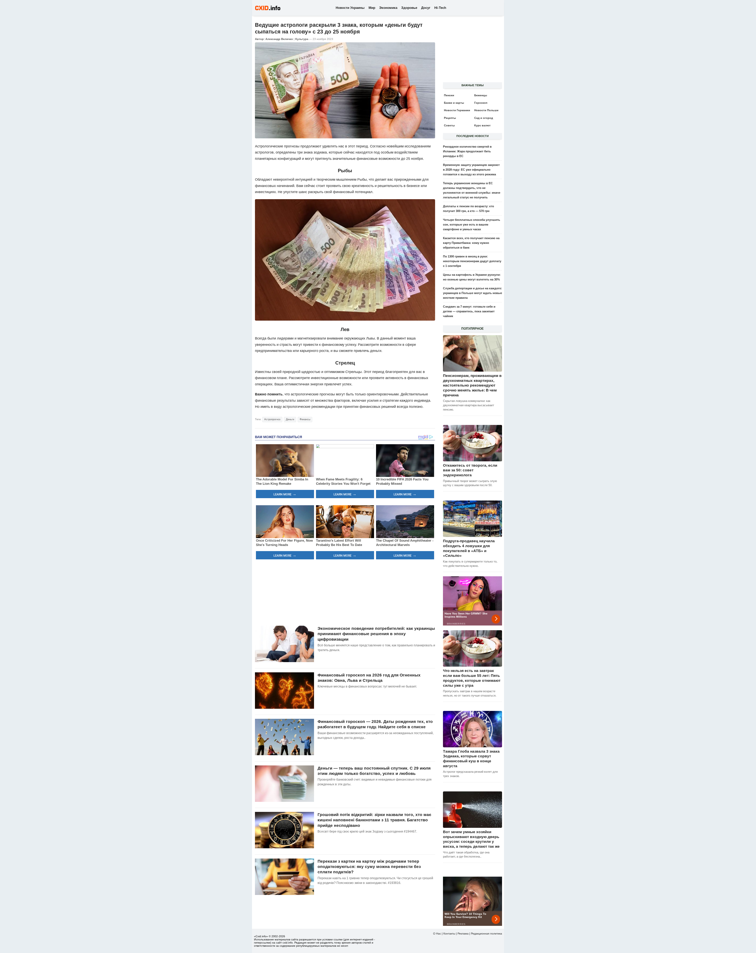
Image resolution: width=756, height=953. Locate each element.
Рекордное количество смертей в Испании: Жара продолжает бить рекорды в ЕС (467, 151)
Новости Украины (350, 8)
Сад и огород (483, 117)
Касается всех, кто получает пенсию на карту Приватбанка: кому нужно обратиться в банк (471, 242)
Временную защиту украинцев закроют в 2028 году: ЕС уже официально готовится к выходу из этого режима (471, 169)
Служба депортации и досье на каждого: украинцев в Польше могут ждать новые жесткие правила (472, 293)
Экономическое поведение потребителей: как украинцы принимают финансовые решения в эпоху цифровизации (376, 633)
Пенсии (449, 95)
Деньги (290, 419)
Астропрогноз (272, 419)
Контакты (449, 933)
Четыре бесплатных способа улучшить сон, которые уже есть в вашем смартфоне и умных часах (471, 224)
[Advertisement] (345, 592)
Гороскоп (480, 102)
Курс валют (482, 125)
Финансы (305, 419)
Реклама (463, 933)
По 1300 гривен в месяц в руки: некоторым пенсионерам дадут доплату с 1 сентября (472, 261)
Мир (372, 8)
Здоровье (409, 8)
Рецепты (450, 117)
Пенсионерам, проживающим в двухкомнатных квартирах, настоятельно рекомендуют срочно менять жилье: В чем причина (472, 385)
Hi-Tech (440, 8)
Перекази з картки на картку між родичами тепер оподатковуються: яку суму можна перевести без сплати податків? (369, 866)
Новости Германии (457, 110)
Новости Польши (486, 110)
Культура (301, 39)
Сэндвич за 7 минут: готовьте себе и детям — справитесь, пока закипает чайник (469, 311)
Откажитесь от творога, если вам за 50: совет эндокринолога (470, 470)
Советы (449, 125)
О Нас (437, 933)
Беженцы (480, 95)
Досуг (425, 8)
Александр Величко (279, 39)
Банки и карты (454, 102)
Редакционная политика (486, 933)
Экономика (388, 8)
